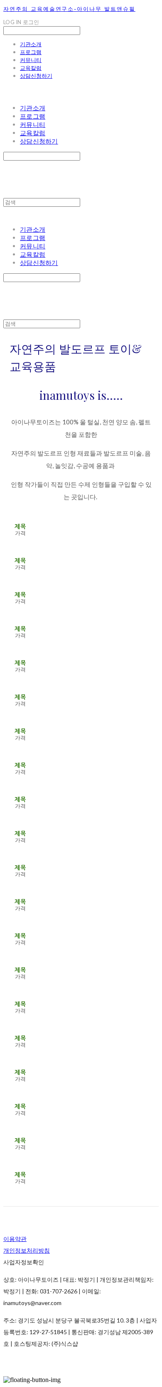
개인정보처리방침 (26, 1250)
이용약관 (15, 1238)
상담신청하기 (36, 75)
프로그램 (31, 52)
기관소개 (31, 44)
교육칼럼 (31, 68)
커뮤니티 (31, 60)
